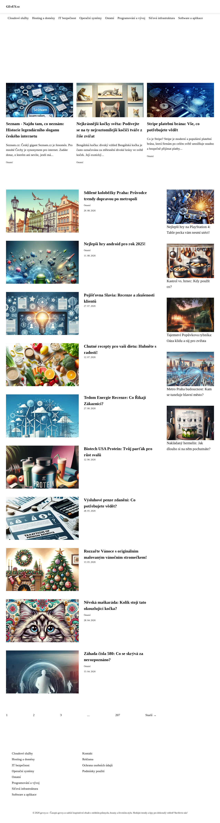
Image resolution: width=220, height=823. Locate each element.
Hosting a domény (43, 18)
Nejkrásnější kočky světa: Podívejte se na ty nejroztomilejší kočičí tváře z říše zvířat (109, 129)
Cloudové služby (18, 18)
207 (117, 715)
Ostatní (109, 18)
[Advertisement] (110, 46)
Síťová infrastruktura (162, 18)
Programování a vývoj (131, 18)
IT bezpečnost (67, 18)
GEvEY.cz (13, 6)
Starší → (150, 715)
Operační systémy (90, 18)
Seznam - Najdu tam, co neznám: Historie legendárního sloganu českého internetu (35, 129)
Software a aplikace (190, 18)
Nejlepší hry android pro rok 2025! (114, 244)
